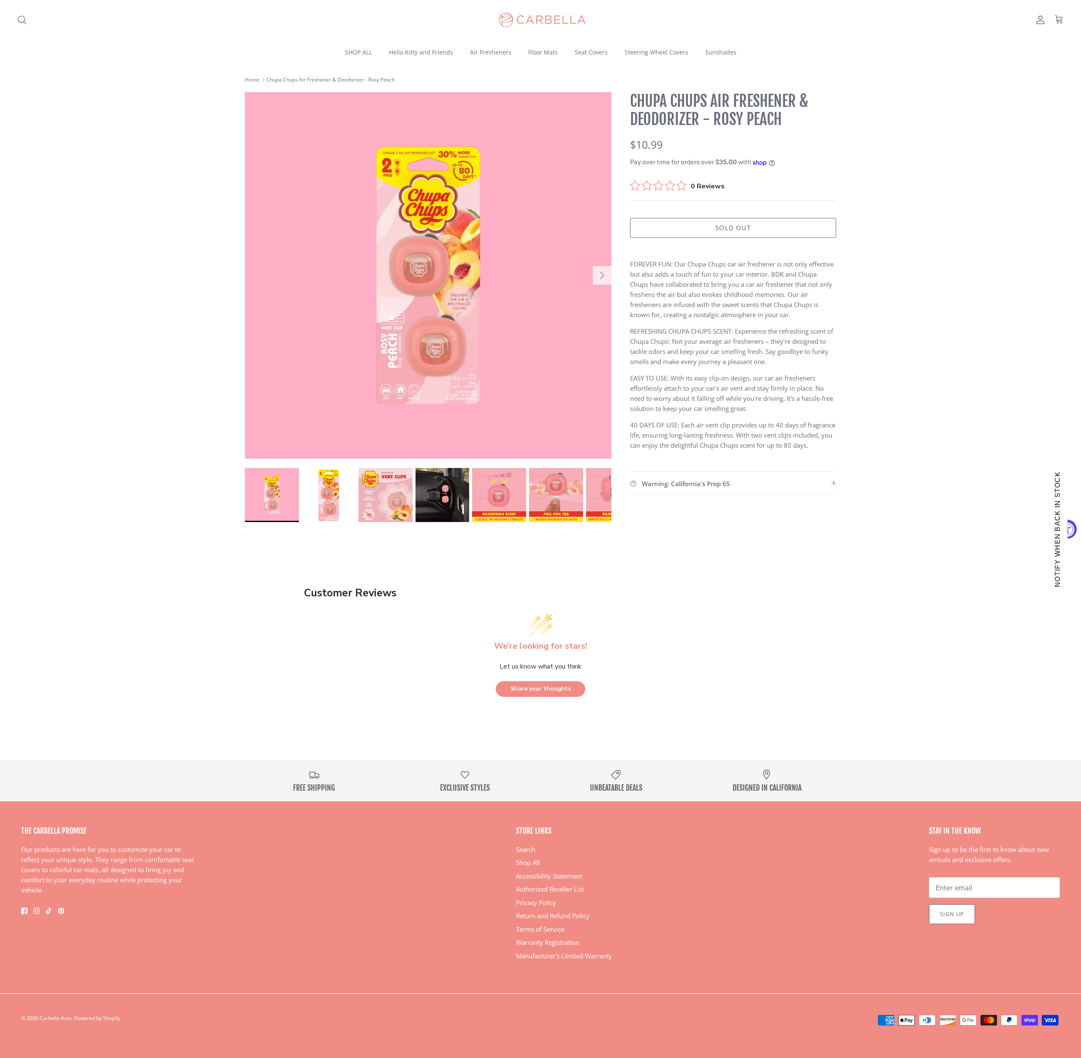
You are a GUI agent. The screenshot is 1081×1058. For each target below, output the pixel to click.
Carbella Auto (56, 1018)
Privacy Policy (536, 902)
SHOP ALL (358, 52)
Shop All (528, 862)
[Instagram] (36, 911)
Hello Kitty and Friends (421, 52)
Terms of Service (540, 929)
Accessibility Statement (549, 876)
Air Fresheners (490, 52)
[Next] (602, 275)
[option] (428, 275)
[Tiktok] (49, 911)
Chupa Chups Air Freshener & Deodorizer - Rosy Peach (330, 79)
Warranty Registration (547, 942)
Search (525, 849)
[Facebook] (24, 911)
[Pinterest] (61, 911)
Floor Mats (543, 52)
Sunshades (720, 52)
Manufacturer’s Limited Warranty (564, 956)
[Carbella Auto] (541, 19)
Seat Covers (591, 52)
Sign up (952, 914)
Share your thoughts (541, 689)
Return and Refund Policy (552, 915)
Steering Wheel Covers (656, 52)
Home (252, 79)
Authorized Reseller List (550, 889)
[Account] (1039, 20)
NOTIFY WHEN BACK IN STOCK (1057, 529)
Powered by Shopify (97, 1018)
